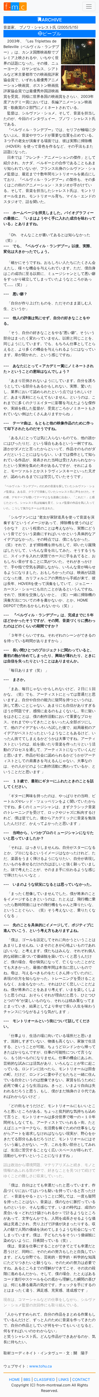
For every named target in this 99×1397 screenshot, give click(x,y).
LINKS (63, 1379)
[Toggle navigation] (88, 6)
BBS (26, 1379)
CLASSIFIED (44, 1379)
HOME (14, 1379)
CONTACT (81, 1379)
